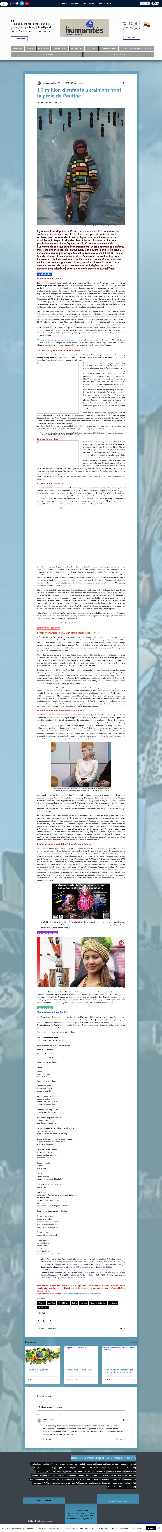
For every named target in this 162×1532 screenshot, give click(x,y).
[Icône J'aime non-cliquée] (44, 1439)
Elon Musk (130, 1479)
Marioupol (111, 1475)
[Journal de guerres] (42, 1356)
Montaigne (113, 1303)
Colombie (59, 1464)
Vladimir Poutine (87, 1464)
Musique (101, 1472)
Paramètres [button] (124, 1528)
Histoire (123, 1475)
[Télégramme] (22, 3)
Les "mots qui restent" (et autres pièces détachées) (119, 1370)
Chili (51, 1472)
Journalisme (94, 1479)
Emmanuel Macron (83, 1468)
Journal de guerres (38, 1369)
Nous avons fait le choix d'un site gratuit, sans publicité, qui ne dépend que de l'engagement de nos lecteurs (31, 27)
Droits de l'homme (39, 1479)
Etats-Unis (51, 1303)
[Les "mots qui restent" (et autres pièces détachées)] (119, 1356)
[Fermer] (159, 1528)
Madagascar (129, 1487)
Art (59, 1468)
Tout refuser (137, 1528)
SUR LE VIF (41, 1313)
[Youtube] (27, 3)
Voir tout (134, 1342)
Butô (75, 1483)
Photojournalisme (95, 1475)
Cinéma (110, 1468)
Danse (101, 1464)
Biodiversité (69, 1479)
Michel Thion (43, 1307)
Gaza (84, 1483)
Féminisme (130, 1483)
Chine (60, 1475)
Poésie (74, 1303)
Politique (71, 1475)
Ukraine (41, 1303)
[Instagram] (12, 3)
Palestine (117, 1483)
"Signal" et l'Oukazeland (79, 1369)
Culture (71, 1472)
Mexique (84, 1303)
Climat (60, 1472)
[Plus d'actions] (123, 83)
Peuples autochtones (44, 1468)
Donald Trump (64, 1303)
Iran (81, 1475)
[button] (44, 1500)
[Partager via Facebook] (38, 1321)
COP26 (81, 1479)
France (41, 1472)
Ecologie (72, 1464)
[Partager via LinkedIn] (44, 1321)
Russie (47, 1464)
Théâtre (99, 1468)
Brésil (91, 1472)
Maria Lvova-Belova (126, 1468)
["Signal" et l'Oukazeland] (81, 1356)
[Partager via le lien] (50, 1321)
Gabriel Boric (115, 1487)
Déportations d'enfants (59, 1483)
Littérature (55, 1479)
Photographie (40, 1483)
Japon (81, 1472)
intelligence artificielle (100, 1483)
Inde (132, 1475)
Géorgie (107, 1479)
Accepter (151, 1528)
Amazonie (49, 1475)
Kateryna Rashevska (98, 1303)
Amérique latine (116, 1472)
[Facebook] (17, 3)
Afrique (131, 1472)
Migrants (117, 1479)
